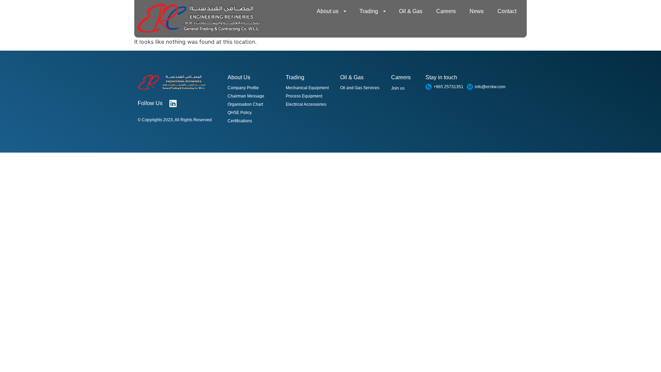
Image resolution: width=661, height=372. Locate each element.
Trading (368, 11)
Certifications (240, 120)
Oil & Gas (410, 11)
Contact (506, 11)
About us (327, 11)
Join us (398, 88)
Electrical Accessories (306, 104)
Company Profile (243, 87)
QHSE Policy (240, 112)
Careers (446, 11)
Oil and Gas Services (359, 87)
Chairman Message (246, 96)
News (477, 11)
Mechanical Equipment (307, 87)
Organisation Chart (245, 104)
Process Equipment (304, 96)
